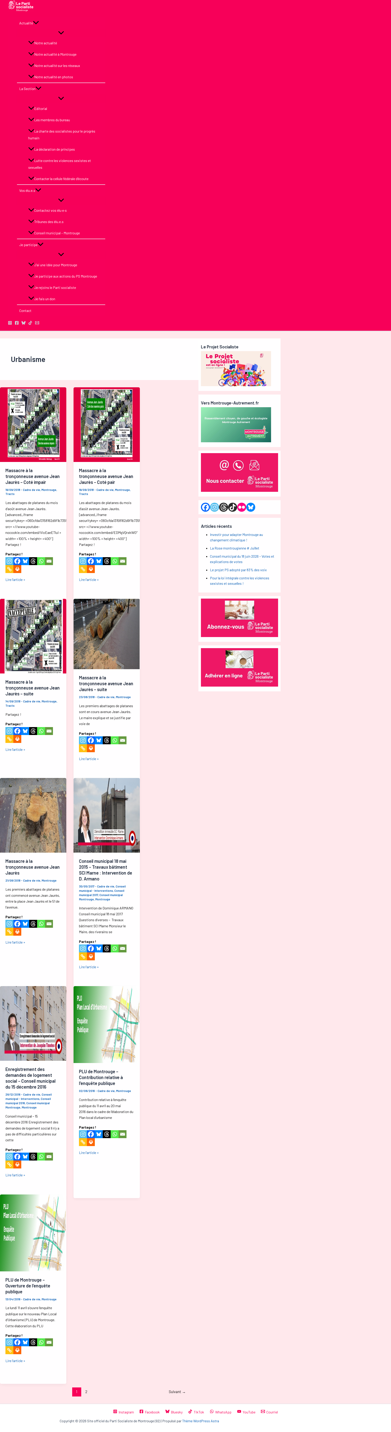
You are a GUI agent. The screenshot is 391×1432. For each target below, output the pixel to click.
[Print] (17, 569)
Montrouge (48, 490)
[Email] (49, 561)
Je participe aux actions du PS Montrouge (65, 276)
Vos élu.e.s (27, 190)
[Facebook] (17, 561)
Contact (25, 310)
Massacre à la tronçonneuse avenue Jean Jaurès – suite (32, 687)
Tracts (9, 494)
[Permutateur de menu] (61, 33)
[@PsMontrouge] (10, 323)
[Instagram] (9, 561)
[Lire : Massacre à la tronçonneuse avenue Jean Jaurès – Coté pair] (107, 460)
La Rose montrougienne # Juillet (234, 548)
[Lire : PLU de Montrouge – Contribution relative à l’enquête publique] (107, 1061)
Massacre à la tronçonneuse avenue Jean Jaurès (32, 866)
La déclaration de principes (54, 149)
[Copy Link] (9, 569)
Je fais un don (44, 299)
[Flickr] (241, 507)
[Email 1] (37, 323)
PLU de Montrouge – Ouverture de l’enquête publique (27, 1285)
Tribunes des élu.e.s (49, 221)
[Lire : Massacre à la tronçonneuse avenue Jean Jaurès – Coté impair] (33, 460)
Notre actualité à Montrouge (55, 54)
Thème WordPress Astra (200, 1421)
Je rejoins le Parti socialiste (55, 287)
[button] (36, 23)
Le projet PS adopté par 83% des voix (238, 570)
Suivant (177, 1391)
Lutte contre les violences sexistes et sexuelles (59, 163)
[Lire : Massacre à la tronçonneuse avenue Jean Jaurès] (33, 851)
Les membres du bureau (52, 120)
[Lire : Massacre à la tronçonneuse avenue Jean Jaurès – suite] (33, 672)
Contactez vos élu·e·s (50, 210)
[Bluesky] (25, 561)
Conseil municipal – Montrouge (57, 233)
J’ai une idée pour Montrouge (55, 265)
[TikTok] (30, 323)
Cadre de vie (31, 490)
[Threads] (33, 561)
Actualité (26, 23)
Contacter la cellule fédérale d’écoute (61, 178)
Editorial (40, 108)
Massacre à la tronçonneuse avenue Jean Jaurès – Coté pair (106, 476)
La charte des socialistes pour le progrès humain (61, 134)
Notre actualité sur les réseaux (57, 65)
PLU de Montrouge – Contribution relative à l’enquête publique (101, 1077)
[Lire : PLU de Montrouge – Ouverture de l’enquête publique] (33, 1270)
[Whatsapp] (41, 561)
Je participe (28, 245)
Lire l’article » (15, 579)
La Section (27, 88)
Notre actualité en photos (53, 77)
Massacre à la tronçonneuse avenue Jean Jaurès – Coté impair (32, 476)
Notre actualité (45, 43)
